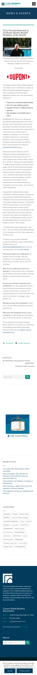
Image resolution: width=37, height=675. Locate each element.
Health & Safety (19, 528)
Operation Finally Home (10, 543)
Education (26, 343)
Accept (10, 671)
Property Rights (23, 543)
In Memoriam (7, 536)
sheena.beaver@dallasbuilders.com (14, 247)
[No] (35, 668)
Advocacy (7, 514)
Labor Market (17, 536)
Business (6, 517)
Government (8, 528)
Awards (20, 343)
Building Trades (24, 514)
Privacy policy (25, 671)
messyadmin (9, 343)
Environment (15, 525)
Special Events (8, 547)
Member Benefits (8, 539)
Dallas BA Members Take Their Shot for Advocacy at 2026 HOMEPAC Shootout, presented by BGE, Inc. (15, 476)
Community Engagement (11, 521)
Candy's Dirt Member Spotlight (20, 517)
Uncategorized (20, 547)
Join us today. (24, 627)
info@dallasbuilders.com (17, 621)
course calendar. (24, 249)
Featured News (24, 525)
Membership (18, 539)
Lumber (25, 536)
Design (22, 521)
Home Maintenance (8, 532)
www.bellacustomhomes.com (12, 147)
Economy (28, 521)
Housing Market (19, 532)
